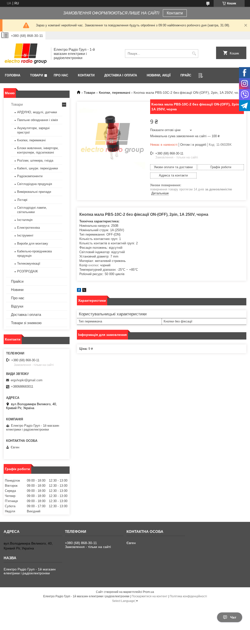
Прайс (185, 75)
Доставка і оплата (120, 75)
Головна (12, 75)
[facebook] (79, 291)
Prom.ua (148, 592)
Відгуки (17, 306)
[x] (84, 291)
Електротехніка (28, 227)
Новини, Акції (159, 75)
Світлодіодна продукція (34, 184)
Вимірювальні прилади (34, 192)
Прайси (17, 281)
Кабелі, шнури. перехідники (37, 168)
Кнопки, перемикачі (114, 92)
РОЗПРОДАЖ (27, 271)
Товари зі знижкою (26, 323)
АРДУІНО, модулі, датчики (37, 112)
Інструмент (25, 235)
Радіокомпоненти (29, 176)
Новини (17, 290)
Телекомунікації (28, 263)
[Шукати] (194, 53)
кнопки (93, 265)
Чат (233, 617)
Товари (36, 75)
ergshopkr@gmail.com (26, 380)
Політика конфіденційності (188, 596)
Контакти (175, 13)
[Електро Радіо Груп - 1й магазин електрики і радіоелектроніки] (26, 53)
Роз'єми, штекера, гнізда (35, 160)
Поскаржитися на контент (149, 596)
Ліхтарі (22, 200)
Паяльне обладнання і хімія (37, 120)
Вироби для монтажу (32, 243)
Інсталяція (24, 220)
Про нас (61, 75)
